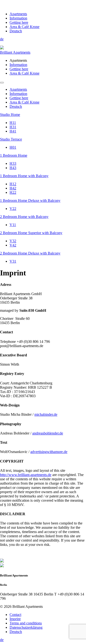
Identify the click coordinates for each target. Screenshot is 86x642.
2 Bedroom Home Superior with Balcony (31, 233)
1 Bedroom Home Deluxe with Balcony (30, 200)
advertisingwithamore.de (48, 452)
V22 (13, 209)
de (2, 39)
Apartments (18, 14)
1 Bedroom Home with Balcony (24, 176)
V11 (13, 225)
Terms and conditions (26, 623)
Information (18, 18)
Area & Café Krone (24, 27)
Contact (15, 615)
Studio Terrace (11, 139)
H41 (13, 131)
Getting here (19, 22)
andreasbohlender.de (47, 433)
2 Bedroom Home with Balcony (24, 217)
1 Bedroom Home (13, 155)
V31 (13, 261)
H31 (13, 127)
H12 (13, 184)
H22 (13, 192)
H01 (13, 147)
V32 (13, 241)
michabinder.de (45, 414)
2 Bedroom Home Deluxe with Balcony (30, 253)
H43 (13, 168)
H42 (13, 188)
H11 (13, 123)
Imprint (15, 619)
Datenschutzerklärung (26, 627)
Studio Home (10, 115)
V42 (13, 245)
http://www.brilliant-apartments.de (25, 475)
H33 (13, 163)
